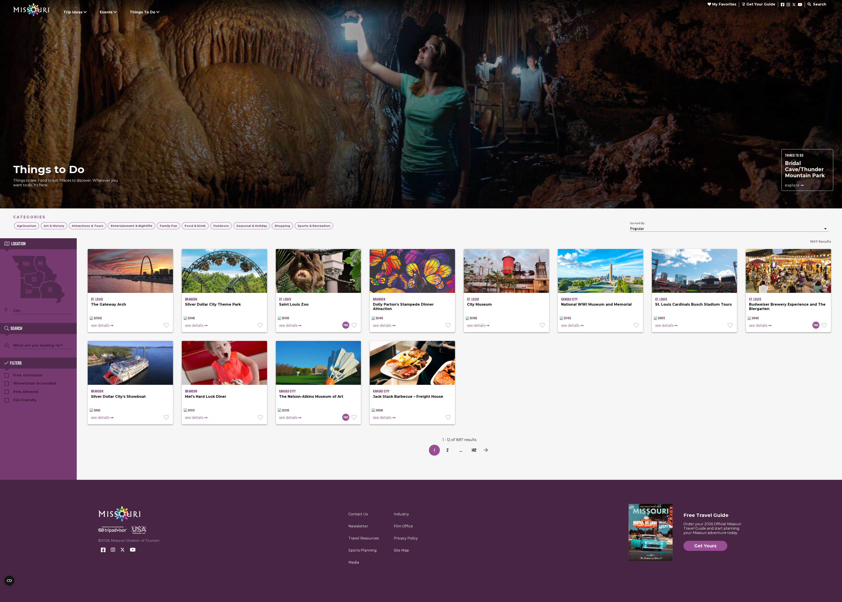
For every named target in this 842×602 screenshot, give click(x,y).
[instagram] (788, 5)
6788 (473, 318)
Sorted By (637, 223)
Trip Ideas (72, 12)
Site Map (401, 550)
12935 (98, 318)
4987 (661, 318)
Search (819, 4)
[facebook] (782, 5)
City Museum (479, 304)
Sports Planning (362, 550)
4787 (191, 410)
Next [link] (486, 450)
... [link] (460, 450)
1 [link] (434, 450)
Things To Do (142, 12)
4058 (379, 410)
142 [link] (474, 450)
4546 (755, 318)
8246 (379, 318)
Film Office (403, 526)
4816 (97, 410)
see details (100, 325)
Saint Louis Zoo (294, 304)
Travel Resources (363, 538)
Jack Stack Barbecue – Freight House (408, 396)
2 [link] (447, 450)
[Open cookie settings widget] (9, 581)
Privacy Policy (406, 538)
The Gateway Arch (108, 304)
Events (106, 12)
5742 (567, 318)
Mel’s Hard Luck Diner (205, 396)
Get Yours (705, 545)
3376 (285, 410)
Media (353, 562)
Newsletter (358, 526)
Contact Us (358, 514)
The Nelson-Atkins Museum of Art (311, 396)
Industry (401, 514)
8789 (285, 318)
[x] (794, 5)
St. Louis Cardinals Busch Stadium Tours (693, 304)
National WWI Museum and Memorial (596, 304)
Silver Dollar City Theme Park (213, 304)
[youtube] (800, 5)
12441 (191, 318)
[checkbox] (26, 225)
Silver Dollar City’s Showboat (118, 396)
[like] (167, 326)
